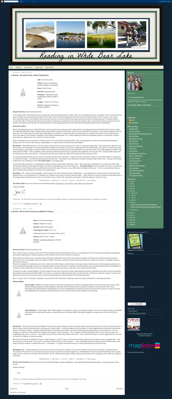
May (132, 200)
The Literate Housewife (135, 175)
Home (11, 67)
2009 (131, 224)
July (132, 195)
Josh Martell (134, 122)
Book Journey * (133, 141)
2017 (131, 186)
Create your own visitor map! (136, 352)
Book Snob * (132, 148)
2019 (131, 181)
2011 (131, 220)
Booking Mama (96, 362)
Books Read (39, 67)
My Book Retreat (134, 168)
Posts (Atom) (22, 392)
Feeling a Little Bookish (136, 156)
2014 (131, 213)
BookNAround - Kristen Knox (137, 153)
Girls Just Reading (134, 158)
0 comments (34, 203)
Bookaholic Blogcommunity (145, 333)
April (132, 202)
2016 (131, 188)
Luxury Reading (133, 163)
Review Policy (28, 67)
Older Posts (120, 388)
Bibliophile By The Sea (135, 139)
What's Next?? (133, 311)
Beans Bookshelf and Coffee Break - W (140, 134)
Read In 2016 (49, 67)
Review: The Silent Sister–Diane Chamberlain (31, 75)
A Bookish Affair (133, 129)
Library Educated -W (135, 161)
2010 (131, 222)
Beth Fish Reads (134, 136)
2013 (131, 215)
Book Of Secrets (134, 143)
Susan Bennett (49, 91)
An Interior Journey (134, 131)
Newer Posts (13, 388)
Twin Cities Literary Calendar (137, 313)
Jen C (132, 120)
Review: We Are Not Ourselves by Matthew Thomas (33, 211)
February (134, 210)
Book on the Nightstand (136, 146)
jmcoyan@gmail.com (138, 97)
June (132, 197)
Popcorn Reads (107, 362)
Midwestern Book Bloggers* (137, 165)
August (133, 193)
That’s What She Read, (82, 362)
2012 (131, 217)
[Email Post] (40, 203)
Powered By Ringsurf (145, 335)
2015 (131, 191)
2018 (131, 184)
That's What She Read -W (136, 170)
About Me (18, 67)
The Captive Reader (135, 173)
